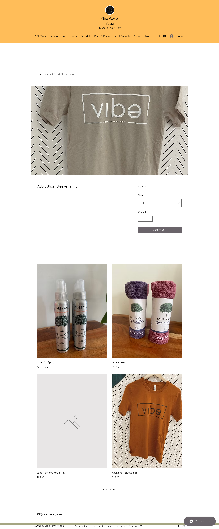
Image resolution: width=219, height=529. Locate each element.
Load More (109, 489)
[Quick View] (72, 311)
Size (141, 195)
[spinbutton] (145, 219)
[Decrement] (140, 219)
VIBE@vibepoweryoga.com (49, 36)
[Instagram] (164, 36)
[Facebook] (159, 36)
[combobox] (160, 203)
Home (40, 74)
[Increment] (150, 219)
